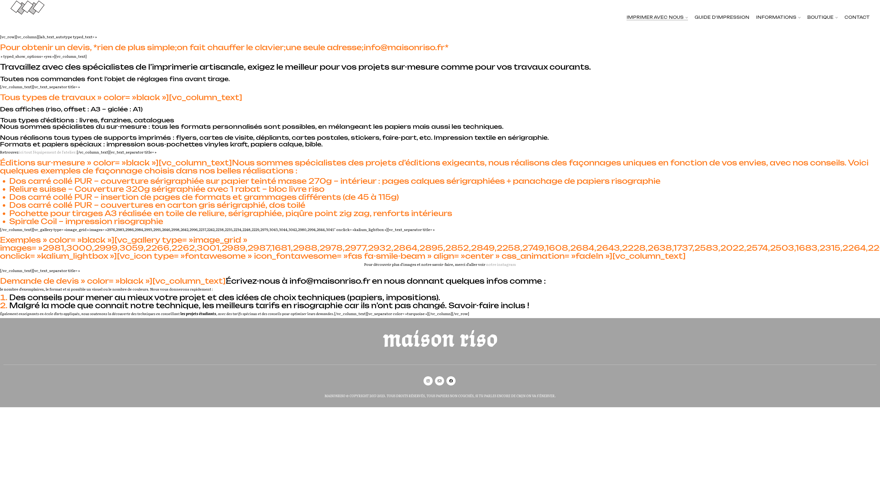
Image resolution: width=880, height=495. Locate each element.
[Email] (439, 380)
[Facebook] (451, 380)
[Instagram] (428, 380)
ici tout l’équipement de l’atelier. (48, 152)
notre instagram (501, 264)
